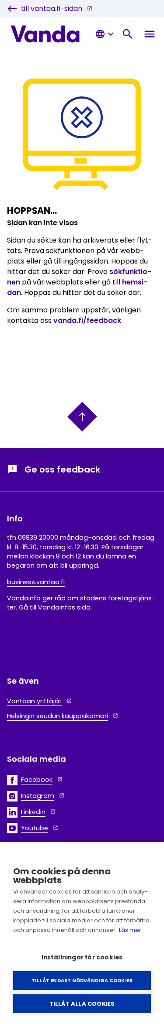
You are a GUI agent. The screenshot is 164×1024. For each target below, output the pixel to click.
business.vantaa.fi (36, 582)
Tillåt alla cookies (82, 1004)
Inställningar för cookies (82, 957)
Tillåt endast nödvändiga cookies (82, 980)
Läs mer (130, 930)
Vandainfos (57, 607)
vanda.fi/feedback (87, 320)
